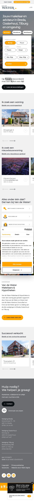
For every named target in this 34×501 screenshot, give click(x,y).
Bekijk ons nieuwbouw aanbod (13, 154)
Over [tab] (27, 234)
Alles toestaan (17, 264)
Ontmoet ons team (15, 411)
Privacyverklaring (17, 465)
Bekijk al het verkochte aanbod (14, 336)
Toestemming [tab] (6, 234)
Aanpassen (16, 270)
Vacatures (5, 468)
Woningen (7, 32)
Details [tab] (17, 234)
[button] (17, 208)
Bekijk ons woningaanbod (12, 105)
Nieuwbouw (16, 32)
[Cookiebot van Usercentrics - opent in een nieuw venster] (24, 230)
